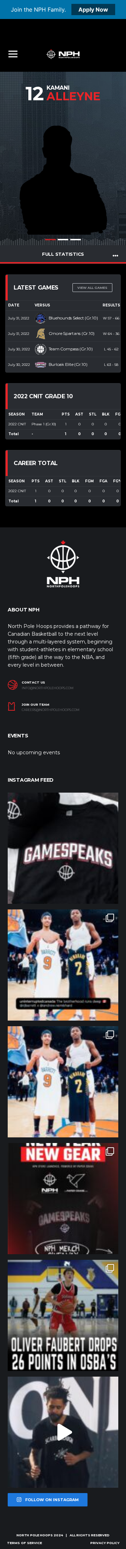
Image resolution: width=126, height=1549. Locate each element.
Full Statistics (63, 254)
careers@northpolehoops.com (50, 710)
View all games (92, 288)
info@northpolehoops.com (48, 688)
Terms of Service (24, 1543)
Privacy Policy (104, 1543)
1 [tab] (50, 239)
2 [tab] (63, 239)
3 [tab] (75, 239)
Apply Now (93, 9)
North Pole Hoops (34, 1535)
